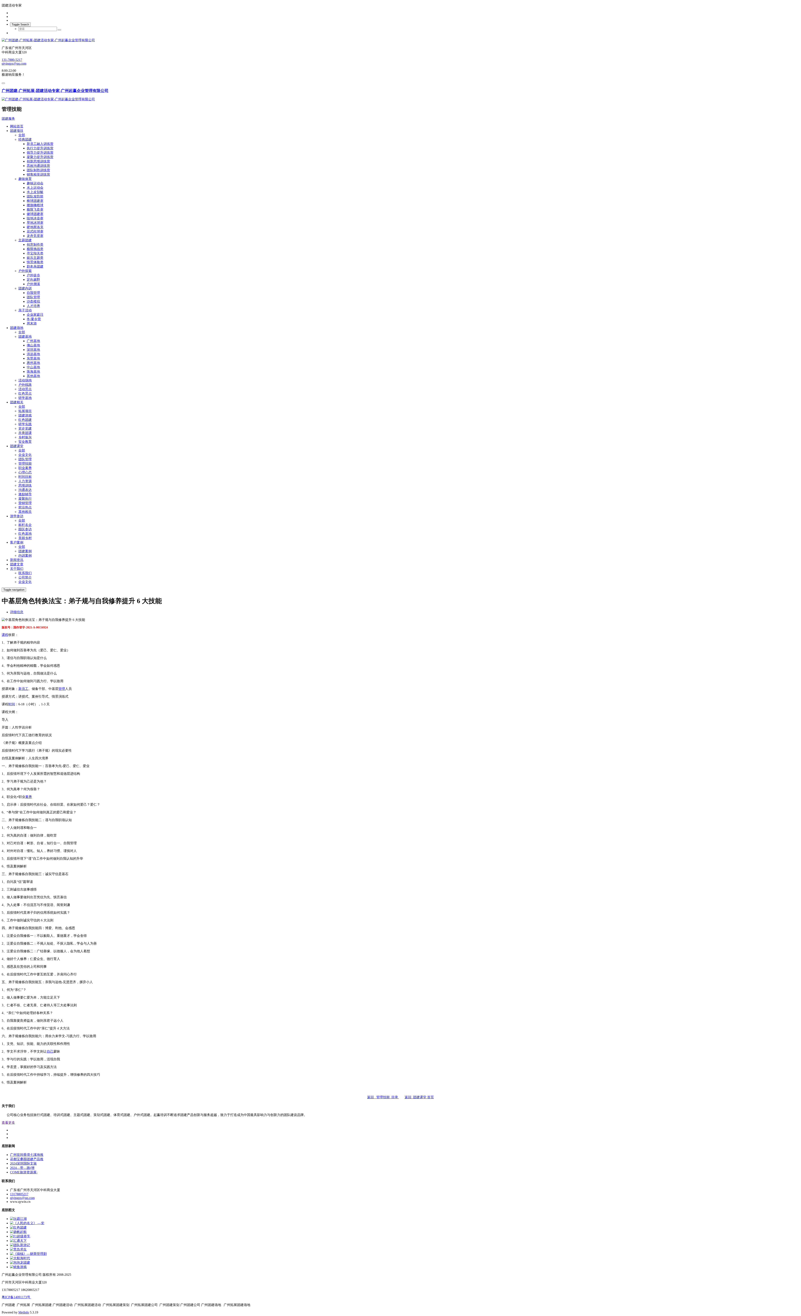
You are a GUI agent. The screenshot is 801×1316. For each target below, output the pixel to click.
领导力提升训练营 (40, 152)
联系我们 (25, 573)
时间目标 (25, 476)
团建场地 (16, 328)
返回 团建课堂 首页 (419, 1097)
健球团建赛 (35, 214)
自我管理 (33, 292)
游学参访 (16, 516)
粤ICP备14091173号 (16, 1297)
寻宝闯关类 (35, 253)
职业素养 (25, 468)
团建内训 (25, 288)
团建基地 (25, 336)
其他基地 (33, 376)
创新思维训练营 (38, 161)
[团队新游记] (20, 1245)
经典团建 (25, 139)
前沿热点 (25, 507)
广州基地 (33, 341)
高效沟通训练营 (38, 165)
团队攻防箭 (35, 196)
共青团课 (25, 433)
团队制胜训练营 (38, 170)
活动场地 (25, 380)
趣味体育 (25, 179)
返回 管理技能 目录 (383, 1097)
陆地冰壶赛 (35, 218)
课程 (5, 635)
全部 (21, 135)
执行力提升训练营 (40, 148)
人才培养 (33, 306)
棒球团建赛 (35, 201)
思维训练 (25, 485)
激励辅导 (25, 494)
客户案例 (16, 542)
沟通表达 (25, 490)
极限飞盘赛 (35, 209)
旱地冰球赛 (35, 222)
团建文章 (16, 564)
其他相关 (25, 511)
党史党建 (25, 428)
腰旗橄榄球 (35, 205)
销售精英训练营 (38, 174)
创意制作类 (35, 244)
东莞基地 (33, 358)
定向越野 (33, 279)
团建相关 (16, 402)
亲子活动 (25, 310)
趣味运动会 (35, 183)
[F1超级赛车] (20, 1236)
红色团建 (25, 419)
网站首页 (16, 126)
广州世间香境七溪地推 (26, 1154)
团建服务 (8, 118)
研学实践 (25, 424)
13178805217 (19, 1194)
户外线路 (25, 384)
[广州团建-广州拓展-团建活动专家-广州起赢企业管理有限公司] (400, 40)
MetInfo (23, 1312)
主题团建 (25, 240)
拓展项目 (25, 411)
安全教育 (25, 441)
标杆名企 (25, 525)
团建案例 (25, 551)
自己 (50, 1051)
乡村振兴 (25, 437)
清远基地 (33, 354)
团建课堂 (16, 446)
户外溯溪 (33, 284)
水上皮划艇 (35, 192)
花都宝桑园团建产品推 (26, 1159)
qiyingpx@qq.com (14, 63)
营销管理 (25, 503)
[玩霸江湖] (18, 1218)
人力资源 (25, 481)
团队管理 (33, 297)
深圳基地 (33, 349)
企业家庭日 (35, 314)
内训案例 (25, 555)
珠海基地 (33, 371)
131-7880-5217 (12, 60)
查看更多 (8, 1122)
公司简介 (25, 577)
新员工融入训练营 (40, 144)
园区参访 (25, 529)
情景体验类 (35, 262)
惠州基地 (33, 363)
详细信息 (16, 612)
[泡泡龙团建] (20, 1262)
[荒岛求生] (18, 1249)
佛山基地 (33, 345)
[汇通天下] (18, 1240)
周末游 (32, 323)
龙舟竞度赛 (35, 236)
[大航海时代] (20, 1258)
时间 (11, 704)
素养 (28, 797)
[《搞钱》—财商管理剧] (28, 1254)
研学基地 (25, 398)
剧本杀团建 (35, 266)
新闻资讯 (16, 560)
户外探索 (25, 271)
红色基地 (25, 533)
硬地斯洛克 (35, 227)
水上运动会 (35, 187)
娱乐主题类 (35, 257)
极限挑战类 (35, 249)
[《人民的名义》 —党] (27, 1223)
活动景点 (25, 389)
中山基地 (33, 367)
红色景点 (25, 393)
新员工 (23, 689)
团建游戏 (25, 415)
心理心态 (25, 472)
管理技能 (25, 463)
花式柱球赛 (35, 231)
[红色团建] (18, 1227)
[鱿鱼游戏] (18, 1267)
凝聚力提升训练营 (40, 157)
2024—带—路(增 (22, 1168)
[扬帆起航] (18, 1232)
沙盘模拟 (33, 301)
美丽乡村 (25, 538)
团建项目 (16, 130)
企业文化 (25, 455)
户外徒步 (33, 275)
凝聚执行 (25, 498)
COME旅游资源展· (24, 1172)
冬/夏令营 (34, 319)
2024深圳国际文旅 (23, 1163)
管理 (61, 689)
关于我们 (16, 568)
